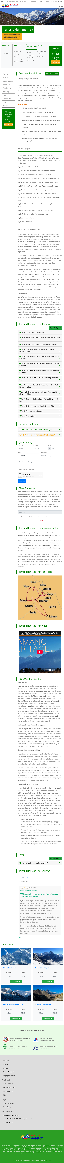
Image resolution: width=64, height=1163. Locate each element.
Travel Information (8, 1084)
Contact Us (55, 62)
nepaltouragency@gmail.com (10, 1)
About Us (5, 1064)
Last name (35, 445)
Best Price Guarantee (9, 1087)
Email (49, 445)
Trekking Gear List (8, 1091)
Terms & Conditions (8, 1103)
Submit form (22, 481)
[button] (5, 16)
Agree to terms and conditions (27, 469)
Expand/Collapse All (55, 328)
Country (20, 452)
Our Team (5, 1068)
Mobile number (44, 452)
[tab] (40, 332)
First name (20, 445)
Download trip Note (53, 73)
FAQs (4, 1095)
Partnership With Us (8, 1072)
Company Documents (9, 1075)
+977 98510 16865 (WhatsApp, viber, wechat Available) (35, 1)
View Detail (15, 982)
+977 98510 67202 (8, 1122)
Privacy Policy (7, 1107)
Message (20, 459)
